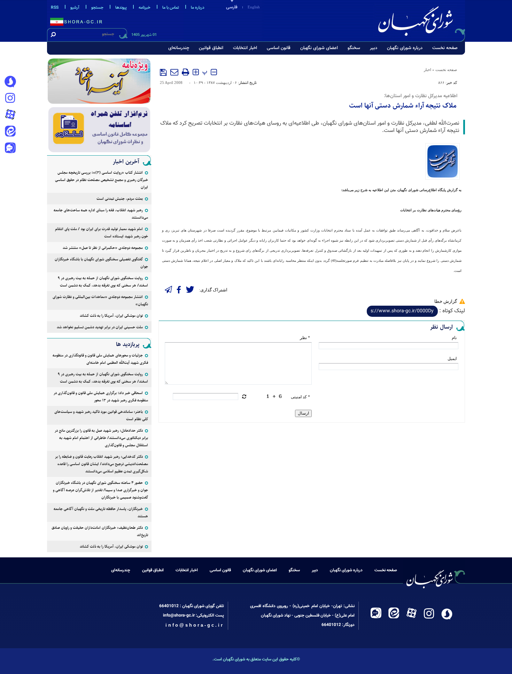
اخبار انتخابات (245, 48)
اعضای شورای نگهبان (319, 48)
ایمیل (452, 358)
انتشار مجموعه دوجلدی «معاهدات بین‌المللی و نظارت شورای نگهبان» (100, 300)
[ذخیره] (163, 72)
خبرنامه (144, 8)
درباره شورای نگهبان (404, 48)
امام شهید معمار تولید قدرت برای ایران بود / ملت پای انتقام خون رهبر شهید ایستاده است (101, 232)
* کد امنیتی (300, 396)
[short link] (402, 311)
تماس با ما (170, 8)
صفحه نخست (445, 48)
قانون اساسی (278, 48)
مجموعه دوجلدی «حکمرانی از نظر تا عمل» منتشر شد (103, 248)
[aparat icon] (10, 115)
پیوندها (121, 8)
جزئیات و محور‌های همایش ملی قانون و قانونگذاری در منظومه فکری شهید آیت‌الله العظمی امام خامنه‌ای (100, 359)
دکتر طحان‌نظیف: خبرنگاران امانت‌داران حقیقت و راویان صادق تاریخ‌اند (100, 531)
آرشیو (74, 8)
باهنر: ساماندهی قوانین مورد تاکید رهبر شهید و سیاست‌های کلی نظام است (101, 415)
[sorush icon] (10, 82)
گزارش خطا (445, 301)
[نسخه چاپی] (185, 72)
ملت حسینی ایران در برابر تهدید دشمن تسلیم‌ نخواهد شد (100, 327)
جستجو (97, 8)
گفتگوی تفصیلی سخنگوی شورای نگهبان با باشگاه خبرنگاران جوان (101, 262)
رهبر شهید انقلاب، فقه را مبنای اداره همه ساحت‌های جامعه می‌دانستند (101, 213)
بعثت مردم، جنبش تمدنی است (119, 199)
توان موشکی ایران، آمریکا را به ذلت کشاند (111, 316)
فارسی (232, 7)
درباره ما (197, 8)
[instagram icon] (10, 98)
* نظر (305, 337)
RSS (55, 8)
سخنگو (354, 48)
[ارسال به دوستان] (174, 72)
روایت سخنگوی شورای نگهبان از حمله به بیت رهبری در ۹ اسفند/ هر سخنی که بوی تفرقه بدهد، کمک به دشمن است (103, 281)
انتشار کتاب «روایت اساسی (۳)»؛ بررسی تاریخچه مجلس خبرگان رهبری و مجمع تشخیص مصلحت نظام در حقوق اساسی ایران (101, 180)
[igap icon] (10, 148)
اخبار (427, 70)
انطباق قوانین (211, 48)
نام (454, 337)
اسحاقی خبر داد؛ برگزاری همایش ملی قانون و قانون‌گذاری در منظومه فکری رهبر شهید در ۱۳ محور (101, 396)
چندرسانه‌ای (178, 48)
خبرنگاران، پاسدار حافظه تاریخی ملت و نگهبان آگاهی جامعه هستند (101, 512)
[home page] (420, 19)
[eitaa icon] (10, 132)
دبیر (373, 48)
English (254, 7)
